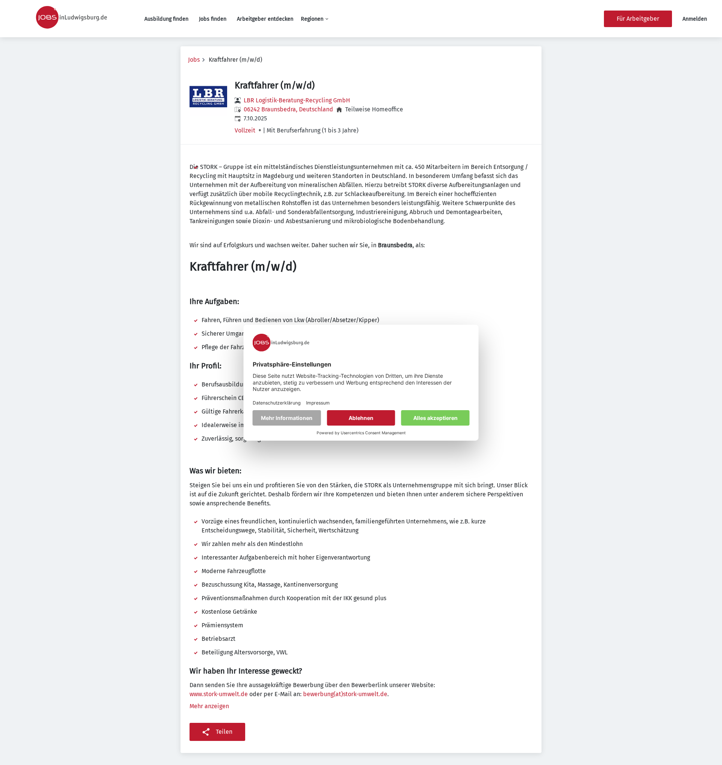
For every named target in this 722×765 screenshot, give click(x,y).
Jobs (194, 59)
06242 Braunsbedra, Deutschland (288, 109)
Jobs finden (212, 19)
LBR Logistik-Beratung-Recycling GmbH (297, 100)
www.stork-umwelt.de (219, 694)
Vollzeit (245, 130)
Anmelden (695, 19)
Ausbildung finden (166, 19)
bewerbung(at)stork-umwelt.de (345, 694)
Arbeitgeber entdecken (265, 19)
